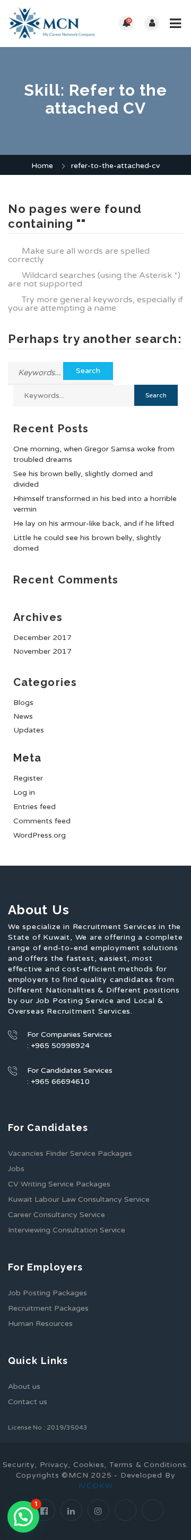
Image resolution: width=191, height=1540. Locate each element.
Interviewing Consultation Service (66, 1230)
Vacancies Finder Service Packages (70, 1153)
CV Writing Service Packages (59, 1184)
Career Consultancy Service (56, 1214)
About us (24, 1386)
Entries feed (34, 806)
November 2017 (42, 651)
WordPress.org (39, 835)
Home (42, 165)
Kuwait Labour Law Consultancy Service (79, 1199)
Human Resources (40, 1323)
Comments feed (42, 821)
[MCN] (52, 23)
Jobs (16, 1168)
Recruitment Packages (48, 1308)
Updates (28, 730)
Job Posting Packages (47, 1292)
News (23, 716)
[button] (23, 1517)
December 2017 (42, 637)
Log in (24, 792)
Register (28, 778)
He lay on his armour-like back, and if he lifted (93, 523)
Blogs (23, 702)
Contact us (27, 1401)
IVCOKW (96, 1485)
